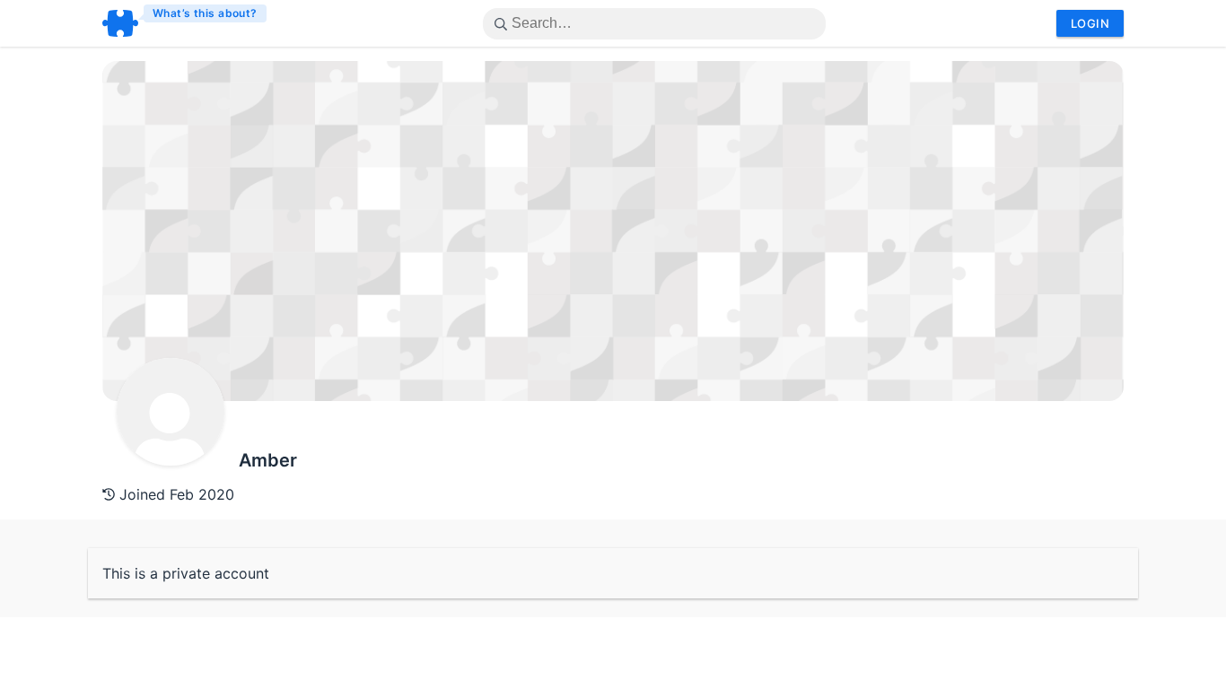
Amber (268, 460)
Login (1090, 23)
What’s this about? (205, 13)
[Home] (185, 23)
